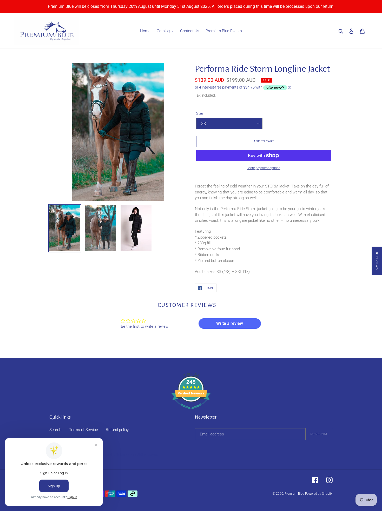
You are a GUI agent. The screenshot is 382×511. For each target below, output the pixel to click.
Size (199, 113)
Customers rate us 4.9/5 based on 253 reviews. (117, 454)
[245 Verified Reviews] (191, 411)
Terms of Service (83, 429)
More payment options (263, 168)
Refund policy (117, 429)
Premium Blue (294, 493)
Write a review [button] (229, 323)
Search (55, 429)
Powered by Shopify (319, 493)
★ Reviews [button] (377, 261)
